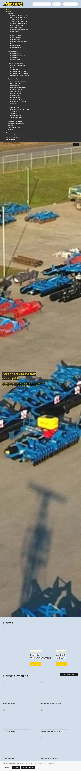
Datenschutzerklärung (70, 4)
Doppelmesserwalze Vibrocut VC (51, 703)
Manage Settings (28, 767)
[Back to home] (13, 4)
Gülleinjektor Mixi (8, 758)
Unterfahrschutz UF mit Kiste (50, 731)
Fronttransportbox (9, 731)
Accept (7, 767)
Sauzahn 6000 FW (9, 703)
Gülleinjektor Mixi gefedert (49, 758)
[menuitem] (8, 9)
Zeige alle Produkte (68, 674)
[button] (74, 144)
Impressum (57, 4)
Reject (16, 767)
